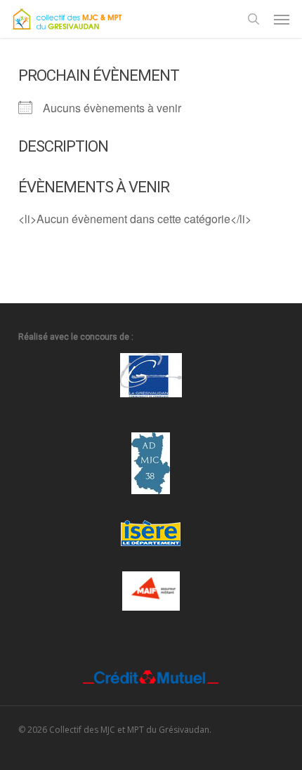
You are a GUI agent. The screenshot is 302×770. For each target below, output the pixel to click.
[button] (281, 19)
